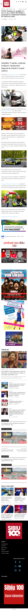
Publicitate (10, 392)
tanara (22, 224)
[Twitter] (20, 559)
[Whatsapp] (16, 554)
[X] (21, 2)
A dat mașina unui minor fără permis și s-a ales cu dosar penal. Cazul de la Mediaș (20, 503)
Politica (10, 396)
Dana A (7, 357)
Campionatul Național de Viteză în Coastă (10, 172)
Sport (14, 9)
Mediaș (11, 9)
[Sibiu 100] (6, 3)
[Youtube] (23, 2)
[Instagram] (19, 2)
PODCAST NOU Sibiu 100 (14, 232)
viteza (3, 226)
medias (18, 224)
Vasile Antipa (5, 19)
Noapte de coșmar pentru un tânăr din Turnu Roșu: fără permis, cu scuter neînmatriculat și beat (17, 373)
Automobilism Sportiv (7, 110)
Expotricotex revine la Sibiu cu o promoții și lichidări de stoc (16, 390)
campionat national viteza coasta (10, 224)
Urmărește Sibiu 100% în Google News (9, 204)
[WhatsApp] (16, 22)
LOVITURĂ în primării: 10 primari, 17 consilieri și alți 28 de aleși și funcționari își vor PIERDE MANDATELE (7, 504)
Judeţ (7, 9)
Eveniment (3, 357)
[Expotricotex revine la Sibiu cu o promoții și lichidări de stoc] (4, 391)
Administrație (3, 507)
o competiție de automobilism (13, 74)
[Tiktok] (20, 550)
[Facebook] (17, 2)
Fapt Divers (3, 9)
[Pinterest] (13, 22)
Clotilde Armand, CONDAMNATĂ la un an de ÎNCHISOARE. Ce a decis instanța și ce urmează (17, 382)
